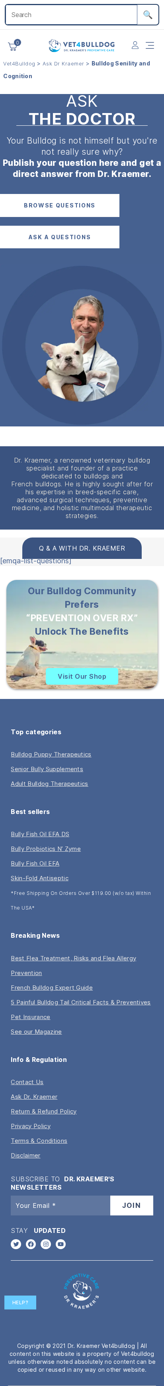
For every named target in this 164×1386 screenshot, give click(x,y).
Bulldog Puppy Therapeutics (51, 754)
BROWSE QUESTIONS (60, 205)
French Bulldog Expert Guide (52, 987)
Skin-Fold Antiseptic (39, 878)
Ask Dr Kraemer (63, 63)
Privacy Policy (30, 1126)
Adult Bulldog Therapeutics (49, 783)
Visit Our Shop (82, 676)
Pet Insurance (30, 1017)
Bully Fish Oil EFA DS (40, 834)
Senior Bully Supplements (47, 769)
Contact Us (27, 1082)
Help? (20, 1302)
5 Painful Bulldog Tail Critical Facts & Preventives (80, 1002)
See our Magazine (36, 1031)
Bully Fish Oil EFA (35, 863)
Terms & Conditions (39, 1140)
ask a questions (60, 237)
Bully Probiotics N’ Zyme (46, 848)
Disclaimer (25, 1155)
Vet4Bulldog (19, 63)
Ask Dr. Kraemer (34, 1096)
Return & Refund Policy (43, 1111)
